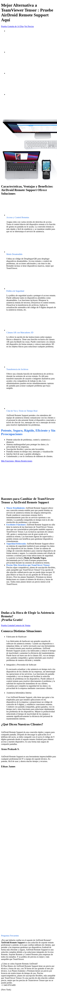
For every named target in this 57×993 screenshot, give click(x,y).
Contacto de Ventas (22, 625)
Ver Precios (29, 26)
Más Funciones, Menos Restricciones (16, 461)
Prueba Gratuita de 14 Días (12, 26)
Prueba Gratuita (7, 625)
